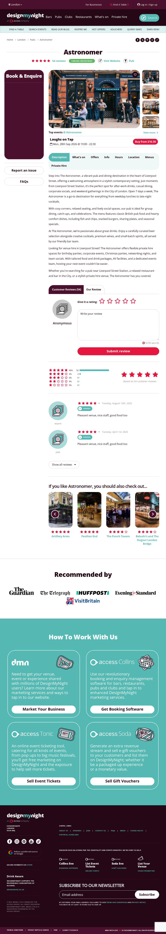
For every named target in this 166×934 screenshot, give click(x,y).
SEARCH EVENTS (37, 29)
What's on (101, 17)
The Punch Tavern (118, 536)
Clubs (68, 17)
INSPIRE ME (80, 29)
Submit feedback (70, 930)
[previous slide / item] (55, 514)
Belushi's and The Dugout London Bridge (147, 540)
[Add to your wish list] (135, 75)
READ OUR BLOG (60, 29)
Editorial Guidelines (69, 835)
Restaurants (84, 17)
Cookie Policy (137, 830)
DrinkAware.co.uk (15, 889)
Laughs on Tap (61, 139)
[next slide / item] (153, 514)
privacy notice (139, 902)
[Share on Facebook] (138, 40)
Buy (145, 141)
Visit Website (112, 61)
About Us (63, 830)
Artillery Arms (61, 536)
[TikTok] (38, 841)
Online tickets (92, 871)
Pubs (58, 17)
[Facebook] (9, 841)
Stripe (29, 865)
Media (122, 830)
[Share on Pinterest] (147, 40)
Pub (131, 61)
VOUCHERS (116, 29)
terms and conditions (116, 902)
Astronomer (46, 39)
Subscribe (147, 894)
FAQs (24, 181)
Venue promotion (146, 871)
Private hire (119, 17)
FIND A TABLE (16, 29)
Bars (49, 17)
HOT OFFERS (98, 29)
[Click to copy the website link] (157, 40)
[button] (48, 60)
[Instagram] (16, 841)
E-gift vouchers (119, 868)
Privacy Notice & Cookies (38, 930)
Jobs (88, 830)
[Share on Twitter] (142, 40)
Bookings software (68, 868)
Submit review (118, 351)
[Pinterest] (24, 841)
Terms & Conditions (15, 930)
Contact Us (100, 830)
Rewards (77, 830)
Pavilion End (89, 536)
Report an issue (24, 170)
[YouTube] (31, 841)
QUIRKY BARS (134, 29)
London (22, 39)
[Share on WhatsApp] (152, 40)
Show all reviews (62, 464)
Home (10, 39)
